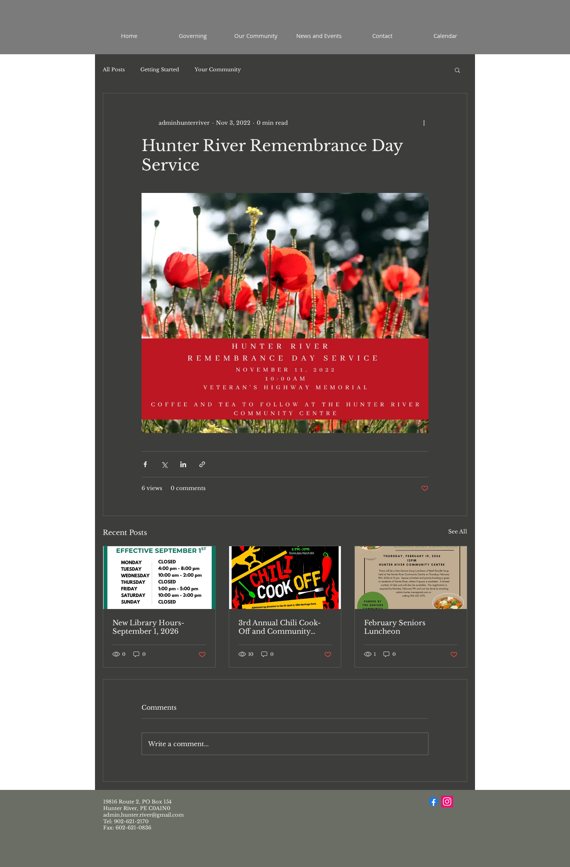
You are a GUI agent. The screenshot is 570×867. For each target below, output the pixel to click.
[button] (457, 70)
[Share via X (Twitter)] (164, 464)
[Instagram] (447, 801)
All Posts (114, 70)
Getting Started (159, 70)
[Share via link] (202, 464)
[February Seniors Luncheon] (411, 577)
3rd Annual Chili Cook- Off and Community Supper (279, 627)
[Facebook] (433, 801)
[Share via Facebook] (145, 464)
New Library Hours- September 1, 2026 (148, 627)
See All (457, 531)
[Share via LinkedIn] (183, 464)
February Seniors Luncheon (394, 627)
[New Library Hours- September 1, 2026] (159, 577)
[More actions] (423, 122)
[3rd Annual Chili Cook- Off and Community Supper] (285, 577)
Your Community (218, 70)
